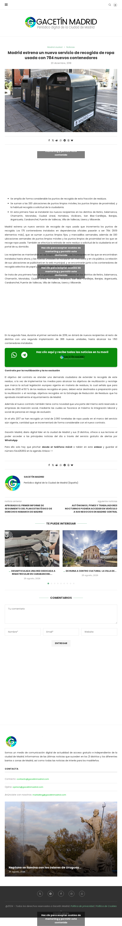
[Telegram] (50, 894)
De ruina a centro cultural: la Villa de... (91, 571)
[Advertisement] (61, 310)
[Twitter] (40, 894)
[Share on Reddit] (56, 140)
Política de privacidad (82, 906)
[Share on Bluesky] (72, 140)
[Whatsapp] (82, 894)
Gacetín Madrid (34, 476)
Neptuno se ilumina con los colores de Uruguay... (45, 867)
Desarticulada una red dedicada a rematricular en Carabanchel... (33, 572)
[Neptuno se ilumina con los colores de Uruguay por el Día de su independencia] (61, 839)
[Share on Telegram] (64, 140)
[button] (9, 557)
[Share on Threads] (68, 140)
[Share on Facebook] (49, 140)
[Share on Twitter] (53, 140)
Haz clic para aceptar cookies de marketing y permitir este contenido (61, 151)
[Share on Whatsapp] (60, 140)
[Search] (109, 4)
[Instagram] (71, 894)
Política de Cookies (106, 906)
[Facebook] (61, 894)
